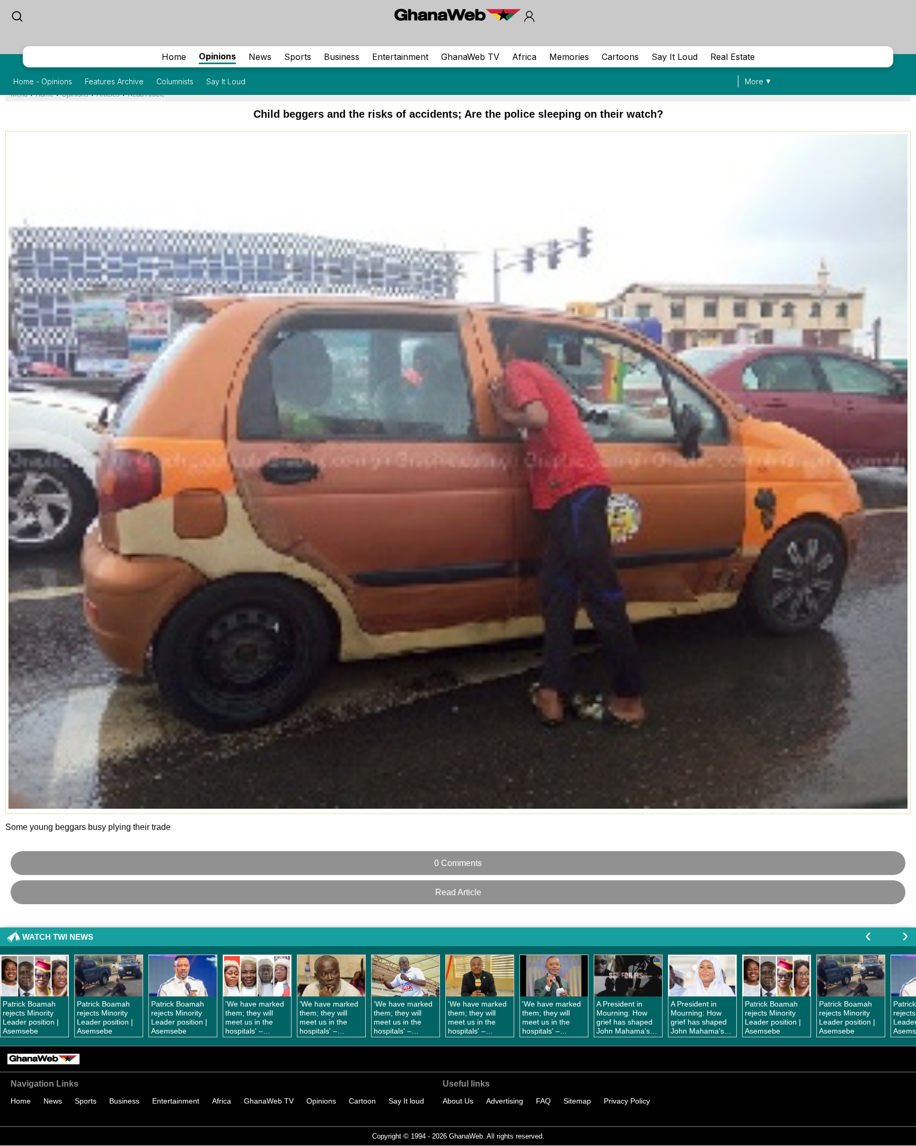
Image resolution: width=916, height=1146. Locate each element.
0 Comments (458, 863)
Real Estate (732, 56)
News (260, 56)
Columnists (174, 81)
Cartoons (620, 56)
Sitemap (577, 1101)
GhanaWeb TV (470, 56)
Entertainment (400, 56)
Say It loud (406, 1101)
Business (341, 56)
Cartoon (362, 1101)
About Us (458, 1101)
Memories (569, 56)
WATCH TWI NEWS (57, 936)
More (754, 81)
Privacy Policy (627, 1101)
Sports (297, 56)
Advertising (504, 1101)
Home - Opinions (42, 81)
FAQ (543, 1101)
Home (174, 56)
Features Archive (114, 81)
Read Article (458, 892)
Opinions (217, 56)
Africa (524, 56)
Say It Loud (674, 56)
